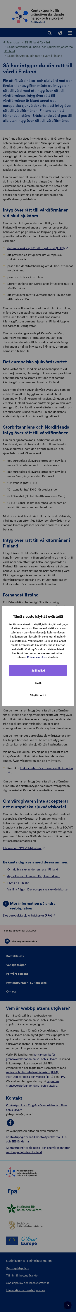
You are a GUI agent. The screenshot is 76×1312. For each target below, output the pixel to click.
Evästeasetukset (37, 657)
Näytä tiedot (38, 695)
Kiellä (38, 683)
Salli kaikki (38, 670)
